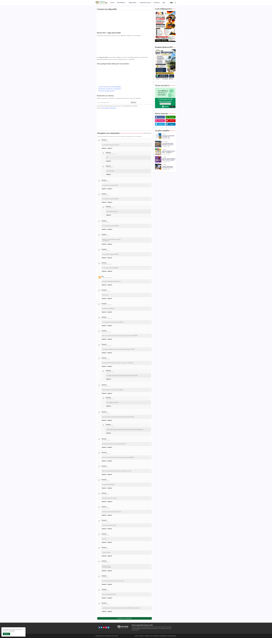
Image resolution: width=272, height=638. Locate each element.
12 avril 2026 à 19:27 (105, 467)
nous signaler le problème (109, 108)
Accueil (112, 2)
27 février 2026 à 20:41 (106, 413)
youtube (171, 120)
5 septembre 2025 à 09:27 (106, 264)
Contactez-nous (148, 636)
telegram (160, 124)
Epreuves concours (145, 2)
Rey (103, 276)
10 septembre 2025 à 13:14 (111, 153)
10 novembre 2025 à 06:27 (107, 304)
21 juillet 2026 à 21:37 (106, 577)
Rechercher (133, 102)
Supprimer (109, 148)
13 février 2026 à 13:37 (106, 386)
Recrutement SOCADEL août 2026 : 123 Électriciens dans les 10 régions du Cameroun (168, 136)
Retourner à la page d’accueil (106, 91)
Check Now (11, 630)
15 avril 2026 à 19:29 (105, 494)
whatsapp (171, 117)
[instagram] (106, 627)
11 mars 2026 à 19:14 (110, 371)
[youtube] (104, 627)
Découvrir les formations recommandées (110, 88)
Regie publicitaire (171, 636)
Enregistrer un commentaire (124, 618)
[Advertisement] (124, 22)
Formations (157, 2)
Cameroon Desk (114, 635)
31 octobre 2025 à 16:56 (106, 291)
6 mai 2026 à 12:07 (105, 521)
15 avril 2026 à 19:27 (105, 480)
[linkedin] (101, 627)
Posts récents (121, 2)
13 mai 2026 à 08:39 (105, 562)
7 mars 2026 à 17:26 (109, 425)
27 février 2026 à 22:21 (106, 440)
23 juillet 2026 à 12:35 (106, 604)
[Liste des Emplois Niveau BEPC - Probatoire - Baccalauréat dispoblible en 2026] (158, 151)
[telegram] (108, 627)
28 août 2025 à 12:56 (106, 222)
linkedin (171, 124)
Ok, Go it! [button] (6, 634)
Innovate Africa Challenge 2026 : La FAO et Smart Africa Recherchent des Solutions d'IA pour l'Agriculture (169, 159)
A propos (141, 636)
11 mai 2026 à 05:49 (105, 535)
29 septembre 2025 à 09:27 (107, 277)
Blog (164, 2)
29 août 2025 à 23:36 (106, 250)
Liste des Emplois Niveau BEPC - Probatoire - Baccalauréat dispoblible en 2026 (168, 151)
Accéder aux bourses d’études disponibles (110, 86)
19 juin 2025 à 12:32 (105, 141)
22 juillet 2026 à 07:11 (106, 590)
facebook (161, 117)
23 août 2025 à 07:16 (110, 207)
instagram (161, 120)
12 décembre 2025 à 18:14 (106, 345)
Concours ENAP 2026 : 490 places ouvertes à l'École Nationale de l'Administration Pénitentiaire (168, 144)
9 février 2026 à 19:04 (106, 359)
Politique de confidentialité (160, 636)
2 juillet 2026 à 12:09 (110, 398)
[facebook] (99, 627)
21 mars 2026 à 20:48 (106, 453)
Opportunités (132, 2)
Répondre (104, 148)
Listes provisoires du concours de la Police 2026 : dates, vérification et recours (168, 167)
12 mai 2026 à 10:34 (105, 548)
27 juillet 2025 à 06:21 (106, 181)
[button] (171, 2)
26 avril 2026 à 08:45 (106, 508)
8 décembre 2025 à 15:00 (106, 332)
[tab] (112, 2)
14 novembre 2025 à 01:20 (106, 318)
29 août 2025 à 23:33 (106, 235)
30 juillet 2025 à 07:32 (106, 195)
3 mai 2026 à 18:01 (109, 167)
